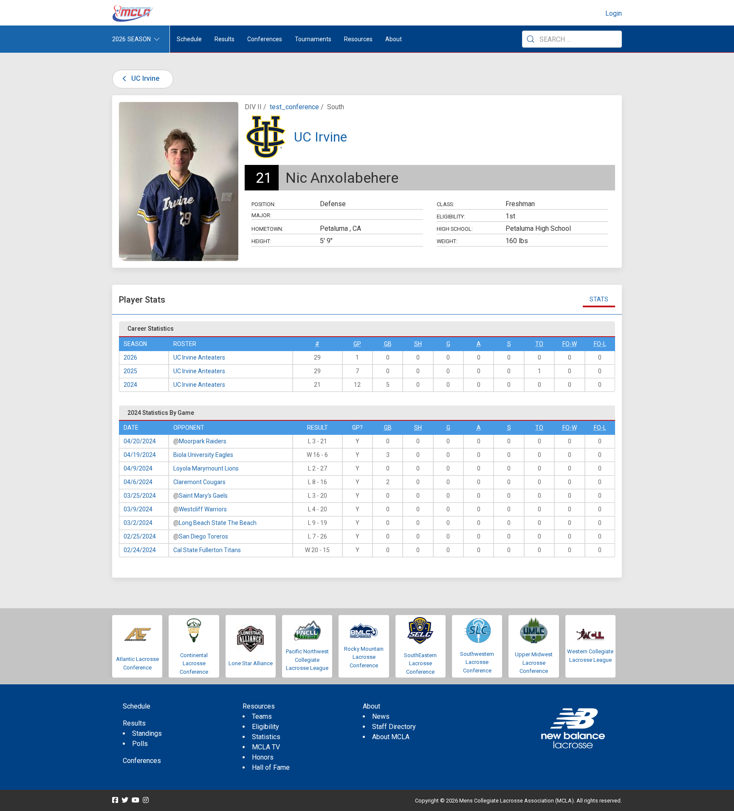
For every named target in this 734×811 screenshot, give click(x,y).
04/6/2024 (138, 482)
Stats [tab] (599, 299)
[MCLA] (133, 13)
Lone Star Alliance (251, 663)
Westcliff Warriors (203, 509)
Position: (263, 204)
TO (539, 343)
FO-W (569, 343)
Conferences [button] (264, 39)
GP (357, 343)
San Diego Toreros (203, 536)
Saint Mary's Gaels (203, 495)
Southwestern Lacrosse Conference (477, 662)
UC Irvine (144, 78)
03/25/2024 (140, 495)
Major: (261, 215)
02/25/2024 (140, 536)
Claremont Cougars (199, 482)
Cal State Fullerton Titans (207, 550)
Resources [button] (358, 39)
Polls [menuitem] (140, 744)
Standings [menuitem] (147, 733)
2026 (130, 357)
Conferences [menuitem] (142, 761)
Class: (445, 204)
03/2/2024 (138, 522)
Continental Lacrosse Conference (194, 663)
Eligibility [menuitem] (265, 727)
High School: (455, 229)
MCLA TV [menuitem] (266, 747)
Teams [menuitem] (262, 716)
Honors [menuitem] (263, 757)
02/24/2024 (140, 550)
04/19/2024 (140, 454)
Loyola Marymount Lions (206, 468)
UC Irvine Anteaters (199, 357)
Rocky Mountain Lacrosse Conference (364, 657)
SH (418, 343)
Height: (261, 241)
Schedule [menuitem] (189, 39)
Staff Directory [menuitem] (394, 727)
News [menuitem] (381, 716)
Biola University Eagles (203, 454)
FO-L (600, 343)
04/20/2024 (140, 441)
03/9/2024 (138, 509)
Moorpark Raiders (202, 441)
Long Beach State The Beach (218, 522)
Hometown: (267, 229)
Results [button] (224, 39)
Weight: (447, 241)
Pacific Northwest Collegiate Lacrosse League (307, 659)
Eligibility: (451, 216)
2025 (130, 371)
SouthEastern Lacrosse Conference (420, 663)
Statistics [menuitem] (266, 737)
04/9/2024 (138, 468)
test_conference (294, 107)
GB (388, 343)
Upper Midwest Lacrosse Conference (534, 662)
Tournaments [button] (313, 39)
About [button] (393, 39)
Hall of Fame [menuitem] (271, 767)
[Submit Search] (530, 39)
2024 (130, 384)
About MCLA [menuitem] (390, 737)
